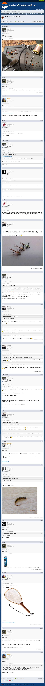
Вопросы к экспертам (32, 13)
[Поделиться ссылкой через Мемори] (9, 680)
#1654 (41, 441)
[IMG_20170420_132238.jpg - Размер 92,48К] (5, 558)
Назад (4, 21)
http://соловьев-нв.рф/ (5, 461)
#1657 (41, 542)
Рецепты (40, 13)
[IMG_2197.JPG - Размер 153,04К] (22, 55)
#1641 (41, 26)
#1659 (41, 628)
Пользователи (19, 14)
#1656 (41, 520)
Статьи (37, 13)
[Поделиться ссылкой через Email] (12, 680)
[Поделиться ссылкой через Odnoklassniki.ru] (1, 680)
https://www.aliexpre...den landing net (8, 622)
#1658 (41, 572)
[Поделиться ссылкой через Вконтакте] (4, 680)
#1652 (41, 374)
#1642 (41, 77)
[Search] (44, 9)
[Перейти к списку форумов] (4, 5)
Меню (1, 9)
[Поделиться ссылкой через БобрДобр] (10, 680)
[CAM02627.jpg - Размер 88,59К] (22, 251)
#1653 (41, 410)
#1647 (41, 199)
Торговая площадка (13, 13)
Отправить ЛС (5, 33)
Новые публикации (39, 9)
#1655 (41, 464)
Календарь (24, 14)
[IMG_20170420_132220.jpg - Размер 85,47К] (5, 564)
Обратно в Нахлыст (41, 678)
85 (18, 21)
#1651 (41, 343)
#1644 (41, 120)
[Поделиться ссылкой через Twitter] (7, 680)
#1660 (41, 652)
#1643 (41, 96)
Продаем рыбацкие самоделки (23, 13)
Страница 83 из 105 (9, 21)
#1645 (41, 140)
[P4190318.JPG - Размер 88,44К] (19, 500)
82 (14, 21)
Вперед (21, 21)
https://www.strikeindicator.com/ (7, 156)
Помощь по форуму (6, 13)
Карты (27, 14)
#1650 (41, 304)
